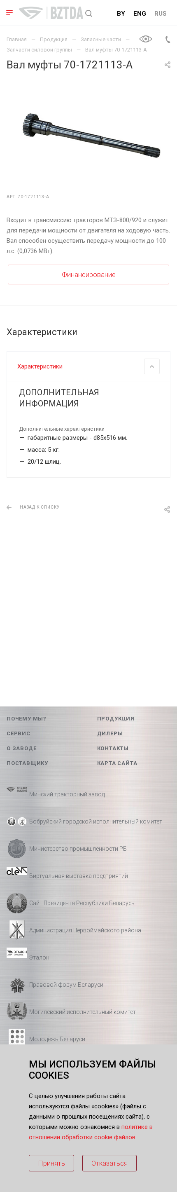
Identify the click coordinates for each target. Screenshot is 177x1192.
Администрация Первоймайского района (85, 930)
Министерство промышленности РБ (78, 848)
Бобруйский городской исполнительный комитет (95, 821)
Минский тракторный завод (67, 794)
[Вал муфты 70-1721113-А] (88, 136)
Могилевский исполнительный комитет (82, 1012)
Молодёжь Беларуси (57, 1039)
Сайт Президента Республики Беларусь (82, 903)
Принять (51, 1163)
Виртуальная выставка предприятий (78, 876)
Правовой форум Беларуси (66, 984)
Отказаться (109, 1163)
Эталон (39, 957)
